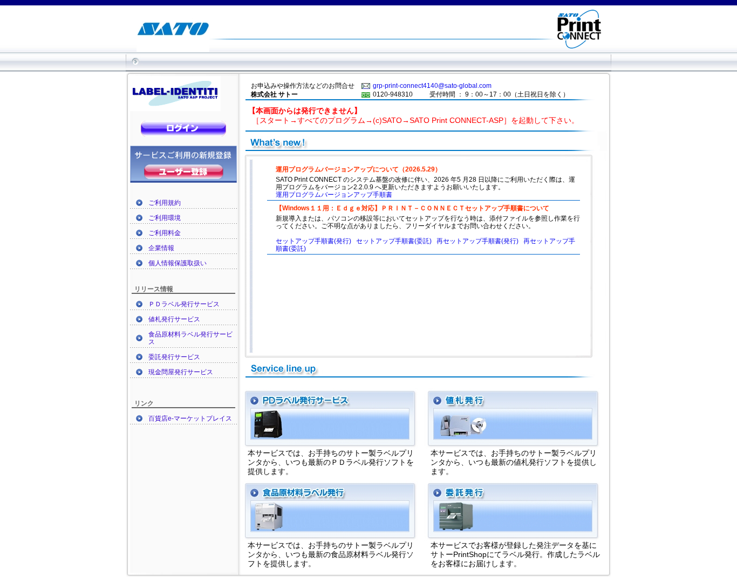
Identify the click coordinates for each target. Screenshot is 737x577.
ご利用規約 (164, 203)
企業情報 (161, 248)
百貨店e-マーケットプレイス (190, 418)
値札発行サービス (174, 319)
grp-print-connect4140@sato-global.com (432, 86)
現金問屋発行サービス (180, 372)
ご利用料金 (164, 233)
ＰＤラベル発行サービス (184, 304)
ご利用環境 (164, 218)
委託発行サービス (174, 357)
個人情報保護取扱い (177, 263)
